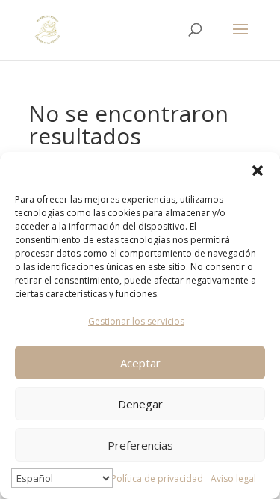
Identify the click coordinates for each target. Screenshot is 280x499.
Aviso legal (233, 478)
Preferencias (140, 445)
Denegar (140, 404)
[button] (257, 170)
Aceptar (140, 362)
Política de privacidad (157, 478)
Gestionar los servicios (136, 321)
